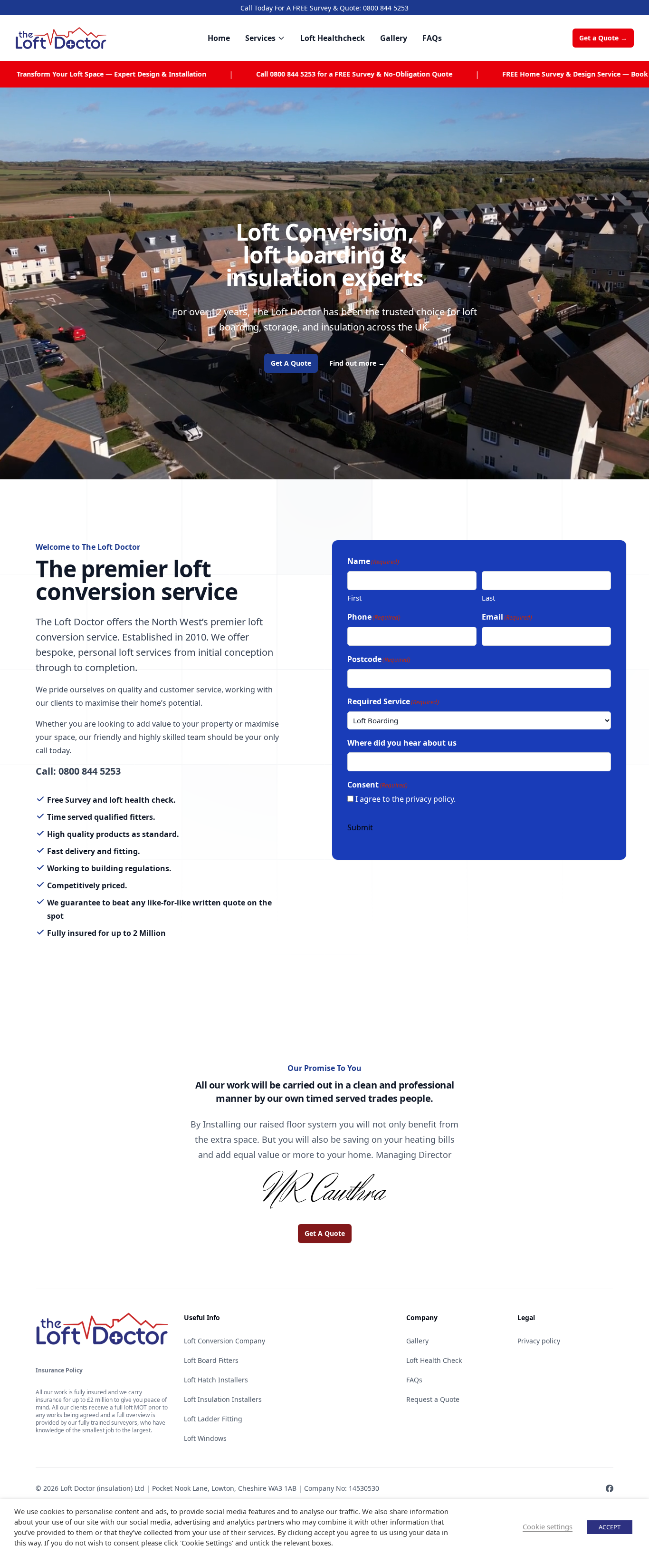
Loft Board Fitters (211, 1360)
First (354, 598)
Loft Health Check (434, 1360)
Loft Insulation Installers (223, 1399)
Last (488, 598)
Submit (360, 827)
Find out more (357, 363)
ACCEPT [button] (609, 1527)
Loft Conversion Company (224, 1340)
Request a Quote (432, 1399)
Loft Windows (205, 1438)
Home (219, 38)
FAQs (432, 38)
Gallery (393, 38)
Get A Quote (291, 363)
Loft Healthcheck (332, 38)
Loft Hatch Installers (216, 1379)
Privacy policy (538, 1340)
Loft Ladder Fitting (213, 1418)
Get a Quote (603, 37)
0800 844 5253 (386, 7)
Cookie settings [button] (548, 1526)
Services (260, 38)
